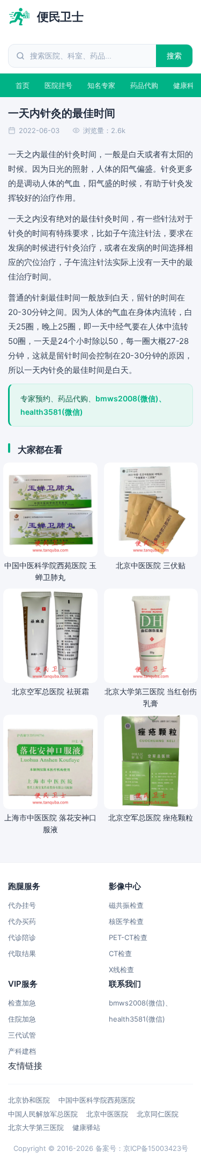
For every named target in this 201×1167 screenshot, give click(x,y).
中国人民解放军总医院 (43, 1114)
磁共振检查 (126, 905)
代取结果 (22, 953)
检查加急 (22, 1003)
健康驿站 (86, 1127)
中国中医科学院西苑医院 (96, 1100)
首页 (22, 85)
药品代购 (144, 85)
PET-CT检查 (128, 937)
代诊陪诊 (22, 937)
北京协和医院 (29, 1100)
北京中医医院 (107, 1114)
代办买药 (22, 921)
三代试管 (22, 1035)
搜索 (174, 55)
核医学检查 (126, 921)
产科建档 (22, 1051)
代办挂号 (22, 905)
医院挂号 (58, 85)
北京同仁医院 (157, 1114)
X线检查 (121, 969)
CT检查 (120, 953)
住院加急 (22, 1019)
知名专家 (101, 85)
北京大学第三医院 (36, 1127)
